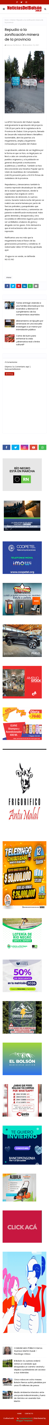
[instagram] (26, 2)
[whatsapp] (42, 447)
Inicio (7, 20)
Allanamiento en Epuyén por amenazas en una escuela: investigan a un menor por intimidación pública (29, 325)
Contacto (29, 1413)
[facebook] (17, 2)
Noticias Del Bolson (13, 45)
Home (19, 1413)
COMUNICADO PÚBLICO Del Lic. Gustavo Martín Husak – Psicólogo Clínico (28, 1351)
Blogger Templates (24, 1420)
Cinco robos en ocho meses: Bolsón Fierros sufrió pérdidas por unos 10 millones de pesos (30, 1382)
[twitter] (21, 2)
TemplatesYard (25, 1418)
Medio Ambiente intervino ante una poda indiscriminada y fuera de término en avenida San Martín (29, 1396)
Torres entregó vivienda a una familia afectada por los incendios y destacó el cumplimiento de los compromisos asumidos (30, 308)
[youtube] (33, 447)
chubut (12, 20)
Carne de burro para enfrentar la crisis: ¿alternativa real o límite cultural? (28, 340)
